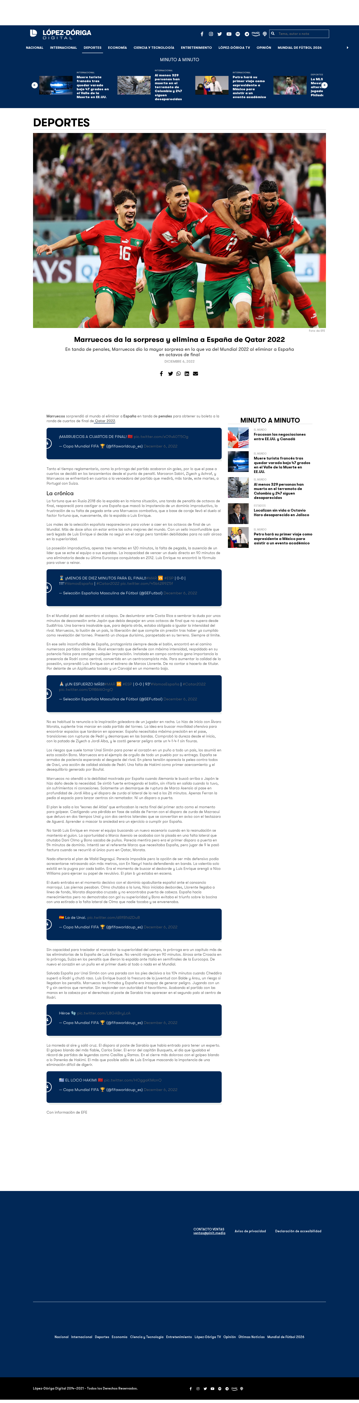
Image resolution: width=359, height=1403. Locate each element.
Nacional (34, 48)
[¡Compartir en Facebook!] (161, 374)
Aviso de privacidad (250, 1231)
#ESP (169, 578)
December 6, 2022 (160, 446)
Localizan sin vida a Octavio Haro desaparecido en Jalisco (281, 512)
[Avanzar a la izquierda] (35, 85)
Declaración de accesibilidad (298, 1231)
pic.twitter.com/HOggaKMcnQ (133, 1080)
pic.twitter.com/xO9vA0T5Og (161, 436)
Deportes (92, 48)
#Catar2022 (107, 583)
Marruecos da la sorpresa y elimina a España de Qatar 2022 (179, 339)
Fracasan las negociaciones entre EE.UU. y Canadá (280, 436)
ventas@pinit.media (209, 1233)
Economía (117, 48)
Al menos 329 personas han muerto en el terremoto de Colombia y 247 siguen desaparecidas (168, 87)
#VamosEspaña (78, 583)
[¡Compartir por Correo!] (195, 374)
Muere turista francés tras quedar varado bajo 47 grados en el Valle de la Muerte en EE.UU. (93, 87)
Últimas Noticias (252, 1337)
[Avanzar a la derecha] (348, 47)
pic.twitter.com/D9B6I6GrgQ (86, 689)
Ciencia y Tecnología (154, 48)
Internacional (63, 48)
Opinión (264, 48)
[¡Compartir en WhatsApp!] (178, 374)
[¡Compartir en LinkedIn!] (187, 374)
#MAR (151, 578)
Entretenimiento (196, 48)
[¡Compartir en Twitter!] (170, 374)
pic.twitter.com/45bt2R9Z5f (146, 583)
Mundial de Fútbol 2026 (300, 48)
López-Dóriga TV (234, 48)
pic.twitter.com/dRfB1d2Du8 (113, 917)
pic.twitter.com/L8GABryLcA (103, 1013)
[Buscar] (354, 47)
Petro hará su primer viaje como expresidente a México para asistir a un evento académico (249, 87)
